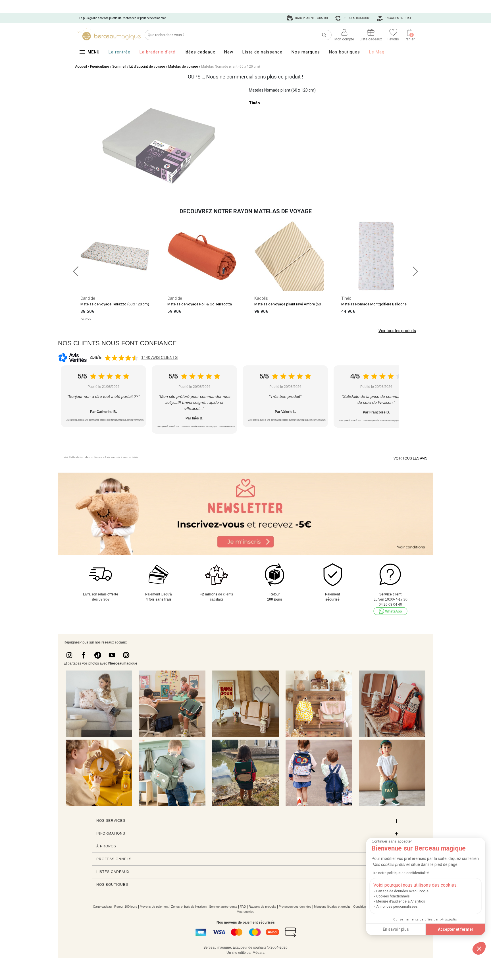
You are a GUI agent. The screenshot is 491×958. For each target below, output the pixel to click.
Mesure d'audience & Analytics (400, 901)
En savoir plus (396, 929)
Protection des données (295, 906)
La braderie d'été (157, 52)
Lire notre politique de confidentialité (400, 873)
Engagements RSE (398, 18)
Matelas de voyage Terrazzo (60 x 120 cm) (114, 304)
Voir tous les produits (397, 330)
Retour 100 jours (125, 906)
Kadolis (261, 298)
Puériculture (99, 67)
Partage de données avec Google (402, 891)
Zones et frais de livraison (189, 906)
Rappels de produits (262, 906)
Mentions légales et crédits (332, 906)
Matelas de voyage (183, 67)
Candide (87, 298)
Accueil (81, 67)
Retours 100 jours (356, 18)
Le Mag (376, 52)
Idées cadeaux (199, 52)
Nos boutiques (344, 52)
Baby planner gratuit (311, 18)
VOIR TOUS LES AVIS (410, 458)
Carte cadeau (102, 906)
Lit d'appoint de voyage (147, 67)
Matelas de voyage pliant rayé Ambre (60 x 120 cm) (296, 304)
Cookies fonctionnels (393, 896)
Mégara (259, 953)
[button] (479, 948)
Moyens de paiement (154, 906)
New (228, 52)
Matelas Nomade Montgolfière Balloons (374, 304)
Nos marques (306, 52)
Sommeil (119, 67)
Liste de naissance (262, 52)
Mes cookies (245, 911)
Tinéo (254, 103)
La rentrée (119, 52)
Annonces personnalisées (397, 907)
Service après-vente (223, 906)
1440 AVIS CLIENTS (159, 357)
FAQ (243, 906)
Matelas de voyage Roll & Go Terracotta (199, 304)
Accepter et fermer (455, 929)
